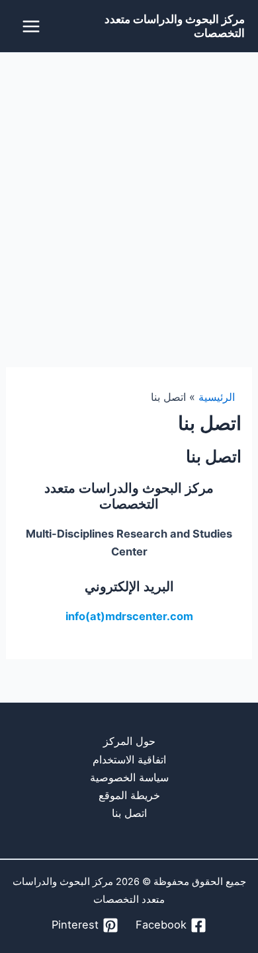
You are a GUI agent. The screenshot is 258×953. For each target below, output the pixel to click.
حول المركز (129, 741)
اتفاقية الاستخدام (129, 759)
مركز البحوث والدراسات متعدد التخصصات (175, 26)
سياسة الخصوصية (129, 777)
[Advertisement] (129, 188)
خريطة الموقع (129, 795)
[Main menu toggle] (31, 26)
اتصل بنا (129, 813)
